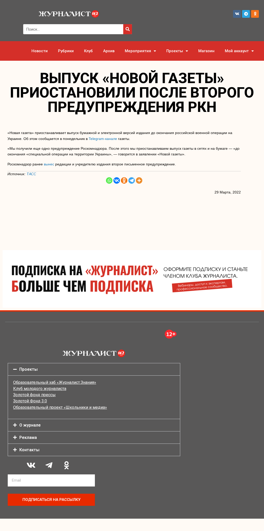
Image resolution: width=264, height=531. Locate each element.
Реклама (28, 437)
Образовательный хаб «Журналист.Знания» (54, 382)
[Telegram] (246, 14)
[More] (139, 180)
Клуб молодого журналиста (39, 388)
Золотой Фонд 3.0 (30, 401)
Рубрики (66, 51)
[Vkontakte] (116, 180)
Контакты (29, 449)
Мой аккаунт (237, 51)
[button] (94, 369)
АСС (32, 174)
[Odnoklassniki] (255, 14)
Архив (108, 51)
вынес (49, 164)
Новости (39, 51)
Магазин (206, 51)
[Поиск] (127, 29)
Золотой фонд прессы (34, 394)
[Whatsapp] (109, 180)
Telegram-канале (103, 139)
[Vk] (237, 14)
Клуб (88, 51)
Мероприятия (138, 51)
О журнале (30, 425)
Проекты (174, 51)
